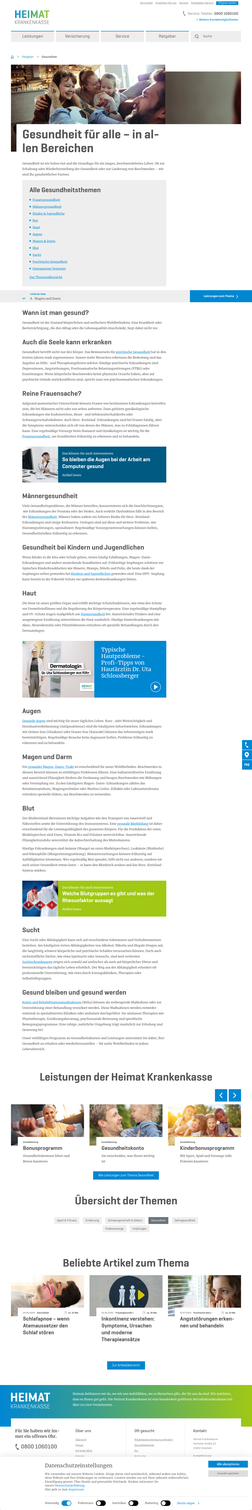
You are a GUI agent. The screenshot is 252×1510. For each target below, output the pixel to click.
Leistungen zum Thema (219, 296)
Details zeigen (186, 1503)
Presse (79, 1445)
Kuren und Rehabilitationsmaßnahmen (51, 1002)
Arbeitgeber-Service (202, 3)
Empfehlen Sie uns (166, 3)
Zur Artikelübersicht (126, 1365)
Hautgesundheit (93, 614)
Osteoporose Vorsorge (49, 269)
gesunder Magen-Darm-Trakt (51, 767)
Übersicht (80, 1439)
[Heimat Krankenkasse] (30, 17)
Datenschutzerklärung (70, 1485)
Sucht (37, 255)
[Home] (12, 56)
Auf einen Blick (83, 1450)
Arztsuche (140, 1456)
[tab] (247, 745)
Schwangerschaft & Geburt (125, 1220)
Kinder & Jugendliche (49, 214)
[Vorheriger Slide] (221, 1095)
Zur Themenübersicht (45, 277)
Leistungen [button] (32, 36)
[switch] (101, 1503)
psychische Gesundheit (133, 352)
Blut (36, 248)
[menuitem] (32, 36)
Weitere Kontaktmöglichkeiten (218, 19)
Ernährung (92, 1220)
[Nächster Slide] (235, 1095)
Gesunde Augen (34, 721)
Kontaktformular (202, 1456)
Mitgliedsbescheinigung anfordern (153, 1439)
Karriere (183, 3)
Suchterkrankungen (37, 962)
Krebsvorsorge (114, 1228)
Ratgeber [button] (167, 36)
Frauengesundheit (46, 200)
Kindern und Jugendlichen (91, 574)
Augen (37, 234)
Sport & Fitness (67, 1220)
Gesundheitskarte (144, 1445)
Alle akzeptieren (228, 1464)
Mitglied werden (227, 3)
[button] (216, 36)
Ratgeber (28, 56)
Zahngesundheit (185, 1220)
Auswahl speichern (228, 1473)
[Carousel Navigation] (126, 1096)
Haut (36, 227)
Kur (35, 220)
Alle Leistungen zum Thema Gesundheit (126, 1175)
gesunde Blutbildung (132, 824)
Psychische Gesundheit (50, 262)
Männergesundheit (47, 207)
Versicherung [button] (77, 36)
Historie (79, 1456)
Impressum (76, 1489)
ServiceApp (146, 3)
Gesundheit (47, 56)
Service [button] (122, 36)
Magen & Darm (44, 241)
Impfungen (140, 1228)
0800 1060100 (226, 14)
